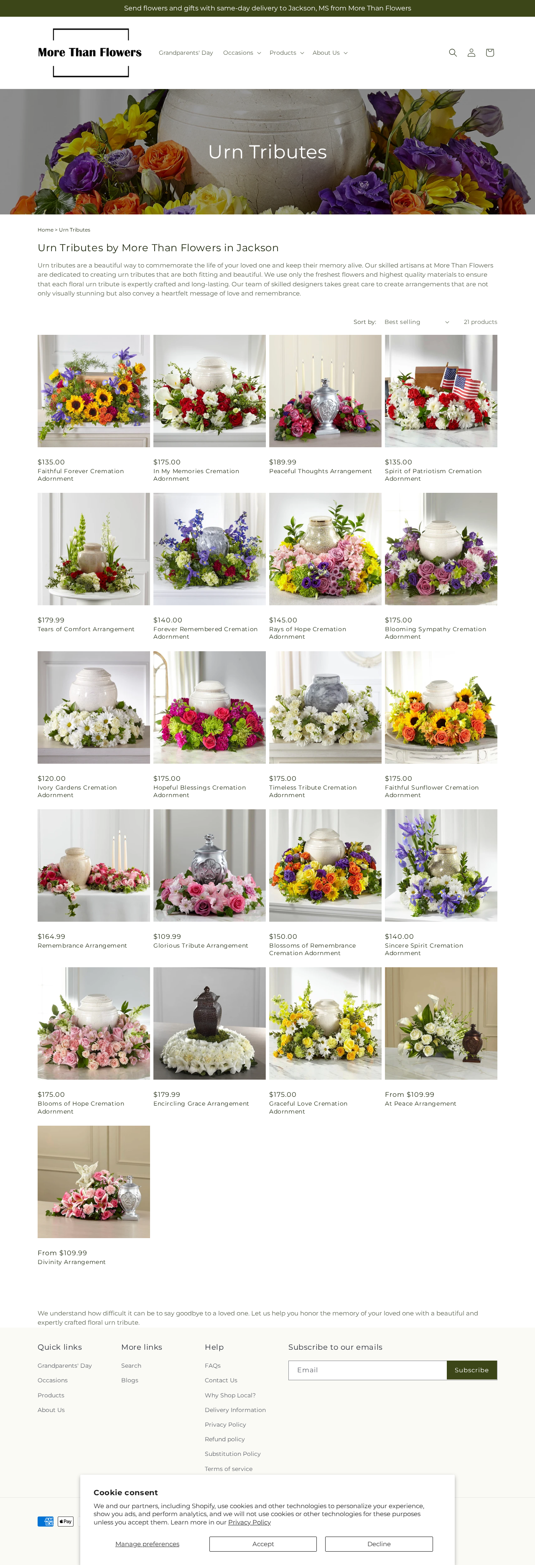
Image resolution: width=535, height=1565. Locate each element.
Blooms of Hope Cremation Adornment (81, 1107)
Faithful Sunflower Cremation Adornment (432, 791)
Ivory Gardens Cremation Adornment (77, 791)
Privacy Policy (249, 1522)
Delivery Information (235, 1410)
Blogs (129, 1380)
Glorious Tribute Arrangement (201, 945)
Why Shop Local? (230, 1395)
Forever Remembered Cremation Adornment (205, 632)
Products (51, 1395)
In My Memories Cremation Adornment (196, 474)
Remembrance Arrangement (82, 945)
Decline (379, 1544)
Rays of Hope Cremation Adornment (307, 632)
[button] (241, 52)
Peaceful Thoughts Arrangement (320, 471)
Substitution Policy (233, 1454)
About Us (51, 1410)
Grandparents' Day (65, 1366)
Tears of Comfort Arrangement (86, 629)
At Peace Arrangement (421, 1103)
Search (131, 1366)
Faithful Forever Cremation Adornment (81, 474)
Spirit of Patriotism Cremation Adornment (433, 474)
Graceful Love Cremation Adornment (308, 1107)
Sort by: (365, 322)
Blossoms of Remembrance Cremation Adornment (312, 949)
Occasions (53, 1380)
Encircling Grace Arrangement (201, 1103)
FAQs (213, 1366)
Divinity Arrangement (72, 1262)
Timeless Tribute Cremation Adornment (313, 791)
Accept (263, 1544)
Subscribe (472, 1370)
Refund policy (225, 1439)
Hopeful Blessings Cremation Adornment (199, 791)
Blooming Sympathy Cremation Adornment (435, 632)
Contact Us (221, 1380)
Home (46, 230)
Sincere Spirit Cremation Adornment (424, 949)
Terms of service (228, 1469)
